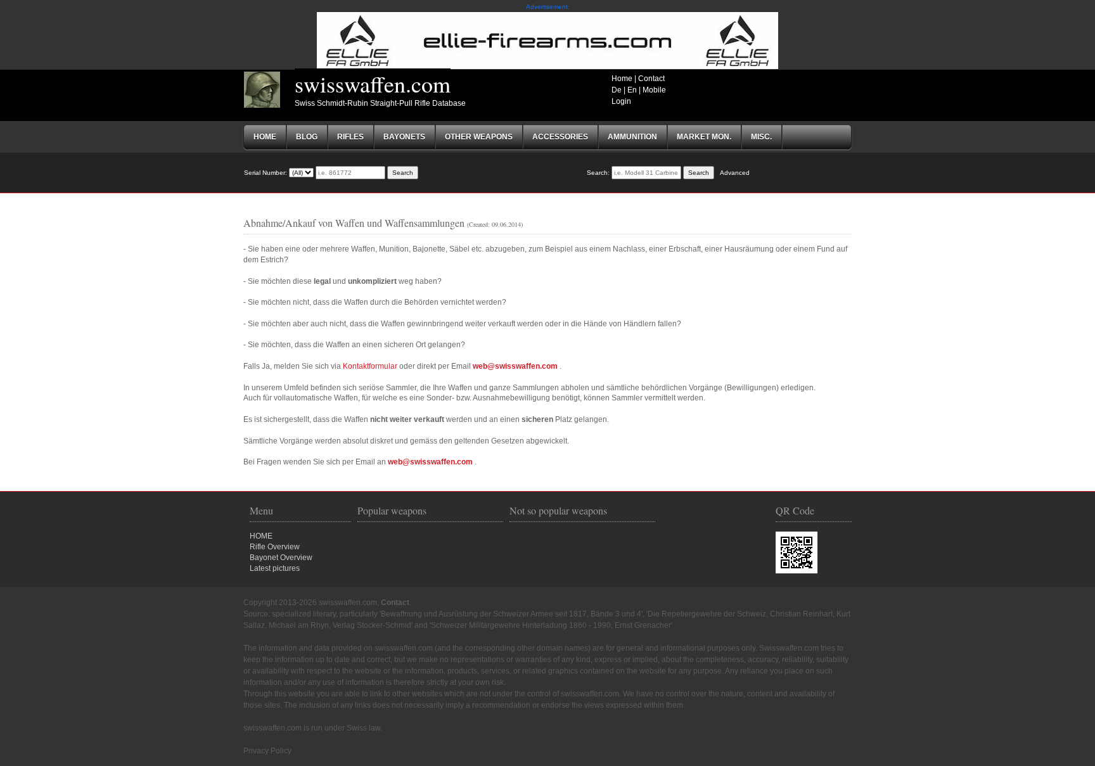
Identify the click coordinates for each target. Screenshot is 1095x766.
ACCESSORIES (560, 136)
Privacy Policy (267, 750)
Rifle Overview (275, 546)
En (632, 90)
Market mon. (704, 136)
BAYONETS (404, 136)
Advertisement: (548, 6)
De (617, 90)
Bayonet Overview (281, 557)
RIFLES (350, 136)
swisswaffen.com (373, 83)
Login (621, 101)
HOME (261, 536)
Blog (306, 136)
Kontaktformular (370, 366)
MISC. (761, 136)
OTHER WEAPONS (479, 136)
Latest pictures (275, 568)
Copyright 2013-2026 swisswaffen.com (310, 602)
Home (622, 78)
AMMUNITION (632, 136)
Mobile (654, 90)
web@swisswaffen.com (515, 366)
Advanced (735, 172)
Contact (651, 78)
